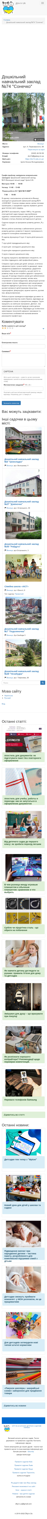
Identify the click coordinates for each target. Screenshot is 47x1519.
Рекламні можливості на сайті (23, 1486)
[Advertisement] (23, 50)
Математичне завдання (13, 384)
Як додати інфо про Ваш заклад (23, 1482)
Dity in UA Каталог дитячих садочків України (26, 1426)
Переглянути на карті (36, 149)
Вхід (3, 703)
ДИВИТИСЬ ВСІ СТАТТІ (15, 1115)
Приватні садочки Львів (23, 1465)
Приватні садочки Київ (23, 1461)
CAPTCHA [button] (8, 371)
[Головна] (8, 7)
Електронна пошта (9, 342)
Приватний (19, 594)
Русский (7, 698)
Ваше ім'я (6, 333)
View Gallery (12, 138)
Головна (7, 20)
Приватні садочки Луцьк (23, 1469)
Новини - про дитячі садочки (23, 1493)
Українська (8, 695)
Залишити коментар (11, 403)
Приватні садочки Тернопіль (23, 1472)
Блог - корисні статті (23, 1490)
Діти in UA (21, 3)
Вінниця (40, 143)
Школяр (31, 1451)
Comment (6, 351)
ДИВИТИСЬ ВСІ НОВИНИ (15, 1405)
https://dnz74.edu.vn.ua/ (34, 159)
